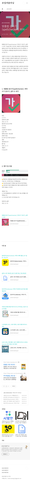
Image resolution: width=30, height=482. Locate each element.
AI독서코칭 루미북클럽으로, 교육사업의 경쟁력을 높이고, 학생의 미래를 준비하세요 (9, 378)
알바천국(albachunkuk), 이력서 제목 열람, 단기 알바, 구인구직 (11, 400)
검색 (23, 3)
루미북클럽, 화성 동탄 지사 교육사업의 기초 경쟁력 (9, 376)
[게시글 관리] (8, 386)
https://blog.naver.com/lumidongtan (13, 373)
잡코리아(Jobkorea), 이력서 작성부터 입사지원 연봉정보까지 (11, 404)
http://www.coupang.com (10, 362)
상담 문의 (9, 9)
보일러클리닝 (8, 3)
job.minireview (8, 392)
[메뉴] (27, 3)
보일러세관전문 (5, 472)
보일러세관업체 (5, 468)
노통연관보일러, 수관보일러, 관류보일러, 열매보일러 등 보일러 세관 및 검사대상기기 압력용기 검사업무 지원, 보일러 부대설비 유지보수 (12, 449)
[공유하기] (6, 386)
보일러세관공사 (5, 470)
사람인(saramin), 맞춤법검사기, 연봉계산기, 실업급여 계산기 (11, 396)
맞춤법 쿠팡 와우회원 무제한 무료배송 (9, 364)
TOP (27, 468)
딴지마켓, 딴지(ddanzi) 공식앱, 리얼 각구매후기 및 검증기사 (11, 398)
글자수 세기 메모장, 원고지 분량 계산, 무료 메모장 (14, 273)
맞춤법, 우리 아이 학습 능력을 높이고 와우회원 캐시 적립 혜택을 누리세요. (10, 367)
